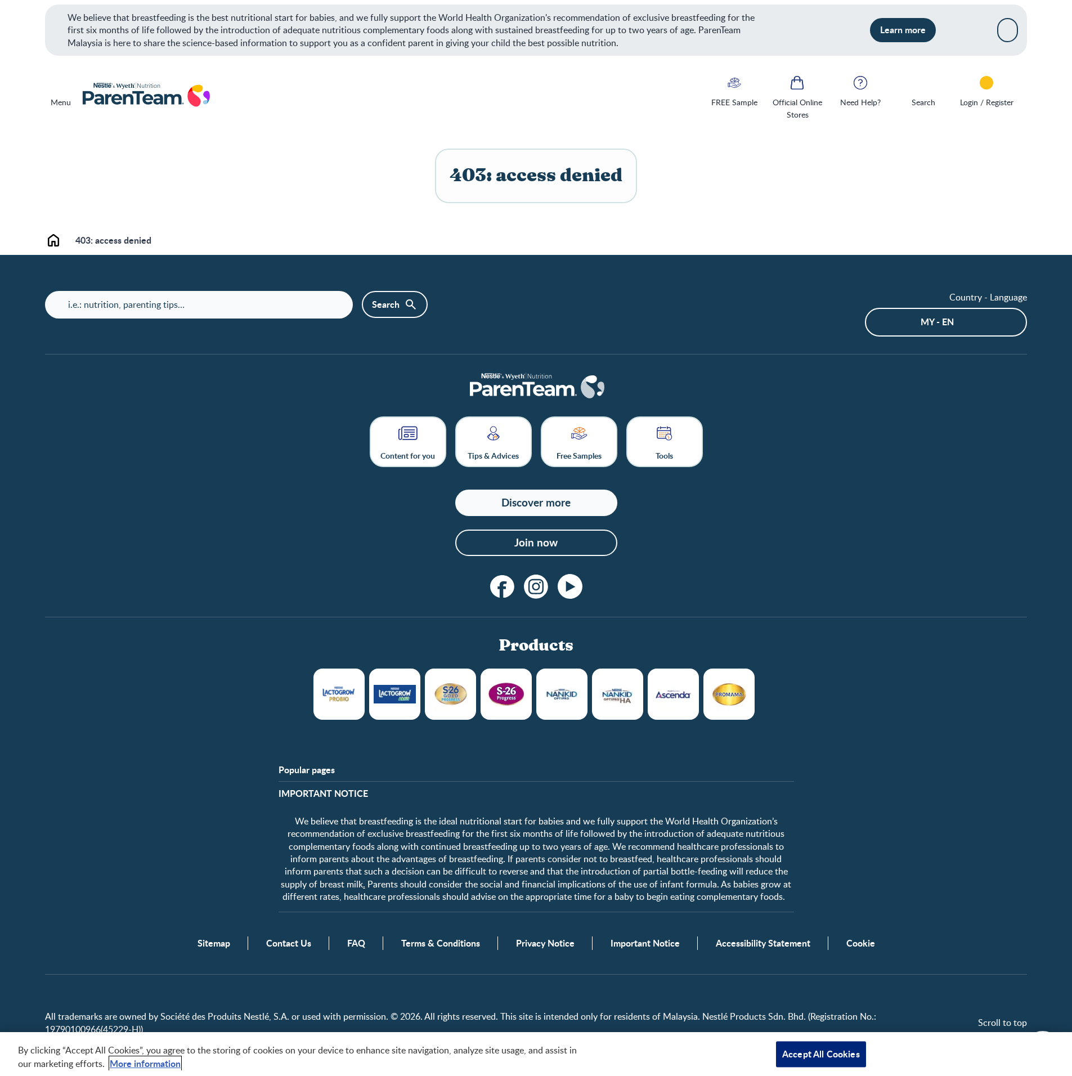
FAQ (356, 943)
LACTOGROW (339, 694)
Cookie (860, 943)
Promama (729, 694)
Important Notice (645, 943)
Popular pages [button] (307, 770)
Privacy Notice (545, 943)
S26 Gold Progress (450, 694)
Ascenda (673, 694)
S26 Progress (506, 694)
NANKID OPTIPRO (561, 694)
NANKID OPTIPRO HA (617, 694)
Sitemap (214, 943)
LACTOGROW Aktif (394, 694)
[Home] (145, 95)
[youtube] (570, 586)
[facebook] (502, 586)
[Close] (1007, 30)
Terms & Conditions (440, 943)
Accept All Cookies (821, 1053)
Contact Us (288, 943)
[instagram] (536, 586)
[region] (536, 1054)
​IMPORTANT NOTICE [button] (323, 793)
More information (145, 1063)
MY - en (937, 321)
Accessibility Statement (763, 943)
